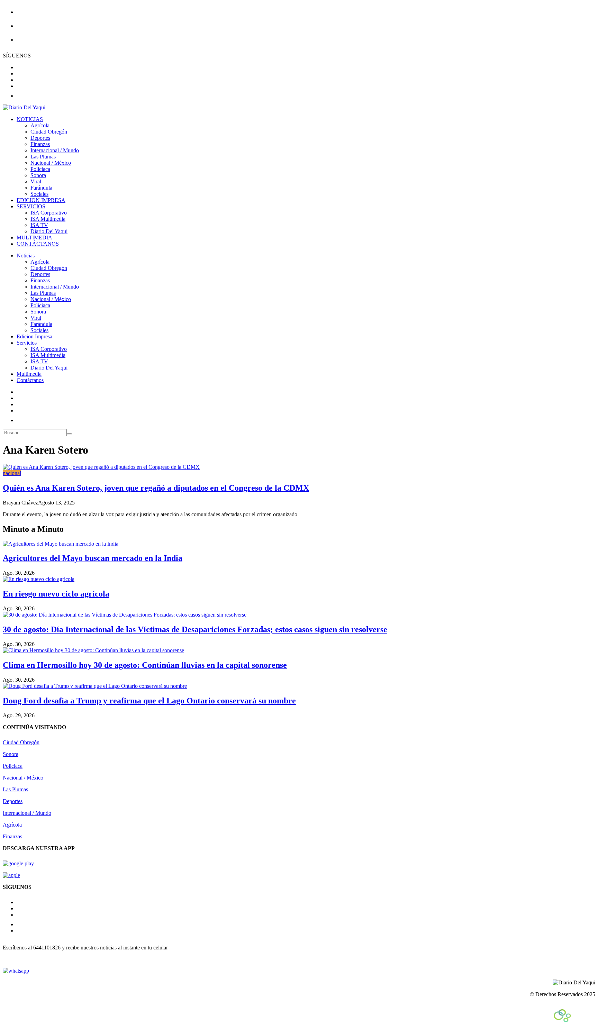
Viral (35, 181)
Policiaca (40, 169)
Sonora (38, 175)
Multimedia (29, 374)
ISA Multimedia (47, 219)
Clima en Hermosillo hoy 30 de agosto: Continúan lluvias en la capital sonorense (145, 665)
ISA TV (39, 225)
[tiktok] (21, 96)
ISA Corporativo (48, 213)
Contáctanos (30, 380)
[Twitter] (19, 410)
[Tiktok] (21, 420)
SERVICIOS (31, 206)
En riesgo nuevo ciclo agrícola (56, 593)
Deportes (40, 138)
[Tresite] (574, 1020)
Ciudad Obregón (48, 132)
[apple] (11, 875)
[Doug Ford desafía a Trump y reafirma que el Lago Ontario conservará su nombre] (95, 686)
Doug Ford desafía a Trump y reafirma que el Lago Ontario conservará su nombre (149, 700)
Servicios (27, 343)
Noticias (26, 255)
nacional (12, 473)
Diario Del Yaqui (48, 231)
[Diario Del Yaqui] (24, 107)
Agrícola (39, 125)
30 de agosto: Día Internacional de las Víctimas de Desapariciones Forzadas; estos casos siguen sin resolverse (195, 629)
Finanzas (40, 144)
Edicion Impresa (34, 336)
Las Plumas (43, 157)
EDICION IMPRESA (41, 200)
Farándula (41, 188)
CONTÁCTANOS (38, 244)
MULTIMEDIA (34, 237)
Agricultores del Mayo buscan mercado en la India (92, 558)
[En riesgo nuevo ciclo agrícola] (38, 579)
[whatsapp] (16, 971)
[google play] (18, 863)
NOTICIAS (30, 119)
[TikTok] (21, 924)
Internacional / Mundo (54, 150)
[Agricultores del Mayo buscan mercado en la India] (60, 544)
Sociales (39, 194)
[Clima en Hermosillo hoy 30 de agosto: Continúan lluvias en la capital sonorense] (93, 650)
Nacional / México (50, 163)
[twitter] (19, 80)
